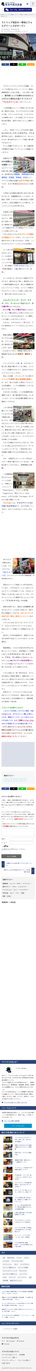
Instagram (12, 1341)
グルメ (14, 886)
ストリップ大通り (23, 1267)
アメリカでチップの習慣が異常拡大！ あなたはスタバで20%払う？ (23, 1184)
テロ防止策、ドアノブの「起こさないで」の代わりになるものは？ (23, 1177)
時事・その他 (6, 896)
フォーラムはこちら (18, 1126)
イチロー (26, 1258)
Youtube (6, 1344)
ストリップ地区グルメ (9, 1267)
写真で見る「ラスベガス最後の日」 (23, 1153)
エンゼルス (6, 1261)
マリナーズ (12, 1277)
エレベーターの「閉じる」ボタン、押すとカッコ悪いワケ (23, 1191)
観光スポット (6, 886)
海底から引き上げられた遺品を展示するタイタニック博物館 (23, 1147)
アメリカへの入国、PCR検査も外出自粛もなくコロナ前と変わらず (23, 1229)
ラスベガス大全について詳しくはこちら (15, 1102)
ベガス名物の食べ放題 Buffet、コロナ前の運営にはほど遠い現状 (23, 1244)
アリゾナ (19, 1258)
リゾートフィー (22, 1277)
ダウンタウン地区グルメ (10, 1274)
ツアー (17, 893)
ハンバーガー (23, 1274)
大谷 (30, 1277)
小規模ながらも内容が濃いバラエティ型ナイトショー (19, 864)
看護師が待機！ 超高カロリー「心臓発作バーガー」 (23, 1161)
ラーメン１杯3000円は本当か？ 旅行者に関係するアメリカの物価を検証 (23, 1207)
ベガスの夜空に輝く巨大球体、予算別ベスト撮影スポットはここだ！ (23, 1199)
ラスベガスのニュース (10, 31)
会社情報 (22, 1354)
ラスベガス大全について (9, 1354)
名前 (3, 839)
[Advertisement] (18, 76)
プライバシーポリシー (9, 1360)
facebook (21, 1341)
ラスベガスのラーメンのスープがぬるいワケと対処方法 (23, 1221)
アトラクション (7, 890)
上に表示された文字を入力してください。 (13, 849)
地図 (22, 893)
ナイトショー (26, 883)
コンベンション (7, 1264)
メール (4, 842)
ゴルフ (12, 893)
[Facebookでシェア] (5, 64)
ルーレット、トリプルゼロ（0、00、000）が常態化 (22, 1236)
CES (4, 1258)
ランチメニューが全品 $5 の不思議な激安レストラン (23, 1168)
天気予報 (5, 1280)
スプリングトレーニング (10, 1271)
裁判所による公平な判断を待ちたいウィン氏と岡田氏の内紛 (17, 871)
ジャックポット (24, 1264)
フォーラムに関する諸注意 (11, 1121)
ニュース (9, 780)
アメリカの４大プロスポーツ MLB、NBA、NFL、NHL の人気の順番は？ (23, 1139)
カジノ (16, 890)
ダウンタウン (23, 1271)
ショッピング (24, 31)
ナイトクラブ (23, 890)
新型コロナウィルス (16, 1280)
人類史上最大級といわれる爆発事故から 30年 (23, 1213)
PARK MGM (10, 1258)
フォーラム (8, 805)
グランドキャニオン (17, 1261)
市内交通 (5, 893)
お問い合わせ (6, 1363)
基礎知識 (5, 883)
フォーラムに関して (24, 1360)
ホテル (19, 883)
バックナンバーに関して (9, 1357)
